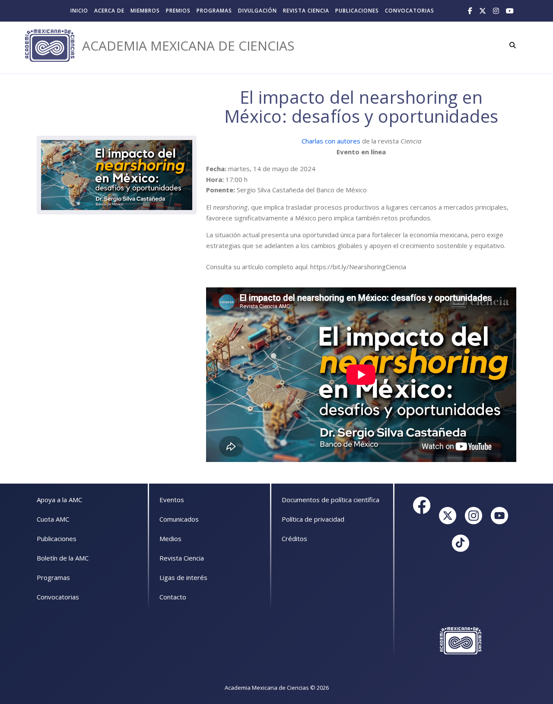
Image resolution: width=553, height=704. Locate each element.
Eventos (171, 499)
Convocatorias (409, 10)
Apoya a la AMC (59, 499)
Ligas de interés (183, 577)
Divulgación (257, 10)
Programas (214, 10)
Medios (170, 538)
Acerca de (109, 10)
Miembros (145, 10)
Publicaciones (357, 10)
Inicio (79, 10)
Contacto (172, 597)
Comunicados (179, 519)
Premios (178, 10)
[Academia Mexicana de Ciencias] (49, 46)
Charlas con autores (331, 141)
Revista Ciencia (306, 10)
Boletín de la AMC (63, 558)
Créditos (294, 538)
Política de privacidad (313, 519)
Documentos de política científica (330, 499)
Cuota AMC (53, 519)
